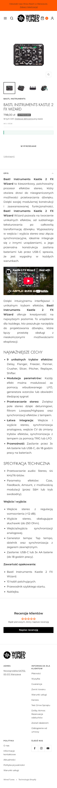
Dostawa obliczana (24, 119)
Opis (6, 173)
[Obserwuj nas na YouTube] (48, 748)
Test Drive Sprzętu (40, 705)
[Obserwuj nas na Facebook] (34, 748)
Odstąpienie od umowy (39, 730)
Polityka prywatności (14, 765)
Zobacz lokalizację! (29, 7)
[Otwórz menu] (5, 18)
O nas (6, 745)
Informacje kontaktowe (10, 753)
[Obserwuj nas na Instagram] (41, 748)
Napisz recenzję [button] (28, 630)
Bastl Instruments (15, 99)
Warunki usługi (39, 694)
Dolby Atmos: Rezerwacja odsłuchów (38, 714)
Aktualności (9, 759)
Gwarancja (36, 684)
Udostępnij (9, 156)
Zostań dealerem (40, 723)
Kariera (35, 700)
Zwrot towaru (38, 689)
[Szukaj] (11, 18)
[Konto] (52, 18)
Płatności (36, 673)
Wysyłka (35, 678)
